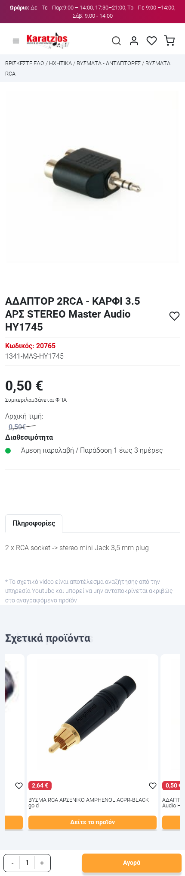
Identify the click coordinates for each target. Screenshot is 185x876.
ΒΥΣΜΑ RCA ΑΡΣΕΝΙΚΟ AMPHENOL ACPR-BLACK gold (88, 803)
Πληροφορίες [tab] (33, 523)
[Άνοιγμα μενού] (16, 40)
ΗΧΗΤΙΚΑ (60, 63)
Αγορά (131, 863)
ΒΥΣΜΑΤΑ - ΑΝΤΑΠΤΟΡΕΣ (109, 63)
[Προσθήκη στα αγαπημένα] (174, 316)
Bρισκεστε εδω (25, 63)
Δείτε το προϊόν (92, 822)
